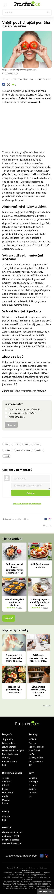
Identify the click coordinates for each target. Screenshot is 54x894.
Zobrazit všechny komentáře (27, 503)
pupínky (8, 450)
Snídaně (32, 739)
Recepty (33, 734)
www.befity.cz (27, 870)
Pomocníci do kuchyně (13, 750)
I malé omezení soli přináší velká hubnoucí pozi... (14, 658)
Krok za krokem (9, 761)
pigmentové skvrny (23, 450)
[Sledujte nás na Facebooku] (46, 519)
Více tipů (8, 618)
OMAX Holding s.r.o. (19, 884)
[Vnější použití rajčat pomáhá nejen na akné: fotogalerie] (27, 49)
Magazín (7, 734)
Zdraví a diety (44, 79)
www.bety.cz (41, 868)
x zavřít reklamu (45, 891)
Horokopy (33, 781)
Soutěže (32, 789)
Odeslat (30, 493)
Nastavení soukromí (11, 843)
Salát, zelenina (36, 761)
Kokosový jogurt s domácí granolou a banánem (39, 602)
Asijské (5, 778)
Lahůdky (33, 754)
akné (6, 444)
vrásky (16, 444)
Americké (6, 781)
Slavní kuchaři (9, 746)
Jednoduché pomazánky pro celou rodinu (14, 689)
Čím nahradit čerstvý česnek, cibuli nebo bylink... (38, 691)
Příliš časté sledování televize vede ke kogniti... (38, 658)
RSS (4, 765)
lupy (26, 444)
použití (39, 450)
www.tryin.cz (30, 868)
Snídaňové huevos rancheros (40, 565)
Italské (5, 796)
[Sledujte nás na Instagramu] (50, 519)
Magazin (33, 778)
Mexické (6, 800)
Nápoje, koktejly (36, 746)
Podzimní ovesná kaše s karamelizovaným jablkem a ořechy (14, 568)
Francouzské (8, 792)
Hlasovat (11, 425)
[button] (48, 12)
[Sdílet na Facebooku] (3, 85)
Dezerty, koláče (36, 757)
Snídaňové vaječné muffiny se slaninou (14, 602)
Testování (33, 792)
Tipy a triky (7, 739)
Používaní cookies (10, 839)
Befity (5, 811)
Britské (5, 785)
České (5, 789)
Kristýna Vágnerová (23, 79)
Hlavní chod (34, 750)
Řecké (5, 803)
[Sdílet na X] (8, 85)
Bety (31, 773)
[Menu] (5, 5)
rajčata (36, 444)
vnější (7, 456)
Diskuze (32, 785)
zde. (30, 879)
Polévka (32, 743)
